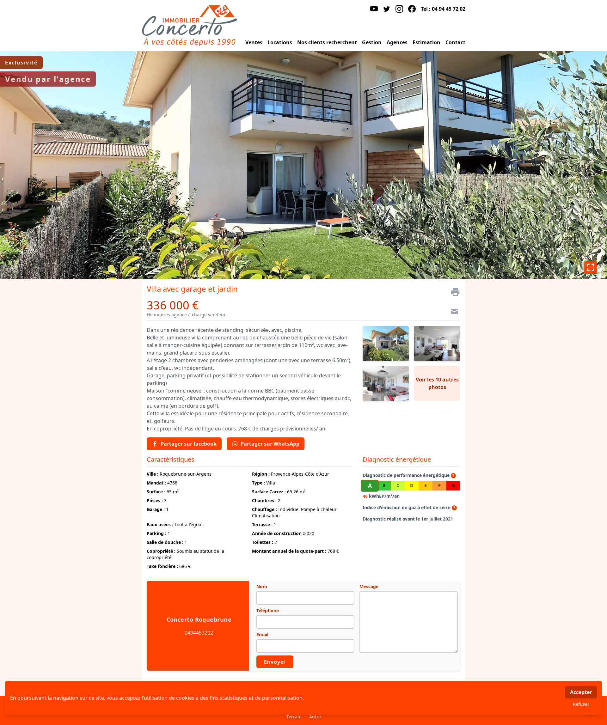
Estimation (426, 42)
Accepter (581, 692)
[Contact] (452, 312)
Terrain (294, 717)
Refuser (581, 704)
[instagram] (399, 9)
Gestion (372, 42)
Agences (397, 42)
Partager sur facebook (189, 443)
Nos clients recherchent (327, 42)
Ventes (253, 42)
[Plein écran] (590, 267)
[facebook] (412, 9)
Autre (315, 717)
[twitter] (386, 9)
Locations (279, 42)
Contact (455, 42)
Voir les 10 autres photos (437, 383)
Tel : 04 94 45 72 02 (443, 8)
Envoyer (275, 661)
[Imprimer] (452, 292)
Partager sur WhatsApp (270, 443)
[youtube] (374, 9)
